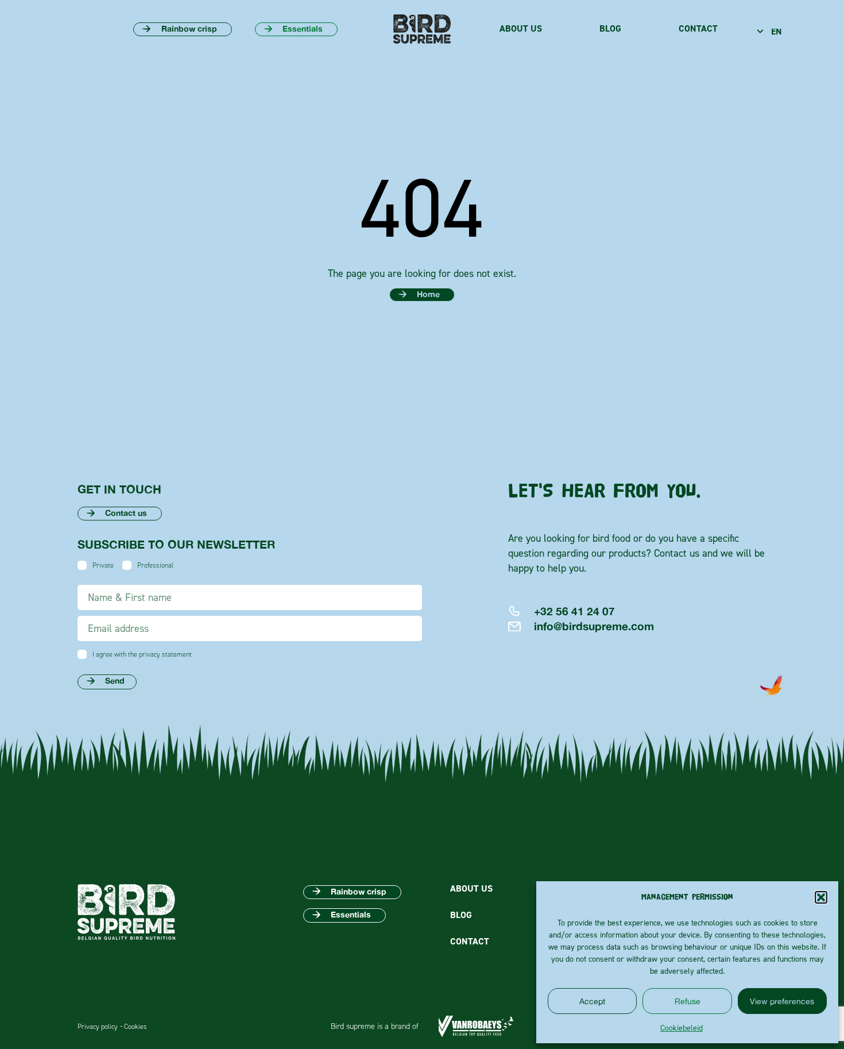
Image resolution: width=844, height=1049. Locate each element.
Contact (698, 28)
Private (103, 565)
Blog (610, 28)
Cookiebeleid (681, 1027)
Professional (155, 565)
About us (521, 28)
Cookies (135, 1026)
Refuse (687, 1001)
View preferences (782, 1001)
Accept (592, 1001)
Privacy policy (98, 1026)
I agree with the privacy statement (142, 654)
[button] (821, 897)
